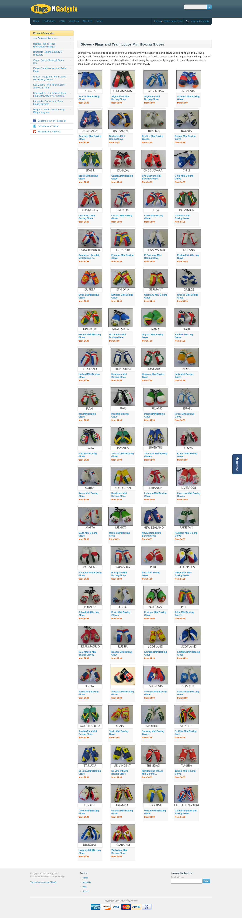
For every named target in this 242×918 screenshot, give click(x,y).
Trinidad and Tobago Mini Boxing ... (152, 772)
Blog (84, 887)
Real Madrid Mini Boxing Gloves (87, 653)
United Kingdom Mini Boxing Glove (186, 812)
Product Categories (43, 33)
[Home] (54, 12)
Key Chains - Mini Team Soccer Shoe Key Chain (49, 86)
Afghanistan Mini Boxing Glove (120, 98)
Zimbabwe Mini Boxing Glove (119, 852)
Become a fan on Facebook (52, 121)
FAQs (62, 21)
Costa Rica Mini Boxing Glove (86, 217)
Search (85, 891)
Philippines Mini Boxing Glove (183, 574)
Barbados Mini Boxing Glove (117, 137)
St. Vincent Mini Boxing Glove (119, 772)
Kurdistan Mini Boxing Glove (119, 494)
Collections (49, 21)
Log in (157, 21)
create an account (173, 21)
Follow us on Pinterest (49, 131)
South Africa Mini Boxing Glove (87, 732)
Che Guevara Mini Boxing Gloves (151, 177)
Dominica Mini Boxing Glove (182, 217)
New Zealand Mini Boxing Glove (151, 534)
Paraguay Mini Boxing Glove (119, 574)
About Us (87, 21)
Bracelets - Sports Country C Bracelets (47, 53)
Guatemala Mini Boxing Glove (117, 336)
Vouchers (74, 21)
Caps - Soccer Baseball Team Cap (48, 61)
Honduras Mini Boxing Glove (119, 375)
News (99, 21)
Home (36, 21)
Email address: (178, 877)
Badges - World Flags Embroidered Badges (44, 45)
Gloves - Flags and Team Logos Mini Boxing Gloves (49, 78)
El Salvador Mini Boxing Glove (152, 256)
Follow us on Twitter (48, 126)
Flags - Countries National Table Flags (49, 70)
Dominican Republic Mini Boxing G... (89, 256)
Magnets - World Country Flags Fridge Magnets (49, 111)
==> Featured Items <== (45, 38)
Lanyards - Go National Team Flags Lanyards (48, 102)
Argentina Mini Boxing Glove (152, 98)
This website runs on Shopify (43, 882)
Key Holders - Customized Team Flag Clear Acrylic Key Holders (49, 94)
